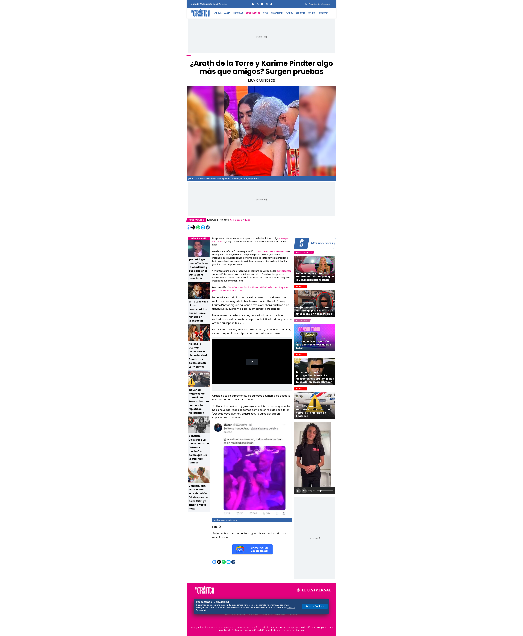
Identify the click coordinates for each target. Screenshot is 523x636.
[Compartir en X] (193, 227)
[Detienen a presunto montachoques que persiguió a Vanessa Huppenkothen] (314, 269)
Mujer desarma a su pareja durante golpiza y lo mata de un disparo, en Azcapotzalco (314, 311)
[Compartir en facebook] (189, 227)
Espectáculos (196, 220)
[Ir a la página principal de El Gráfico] (200, 13)
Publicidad (293, 614)
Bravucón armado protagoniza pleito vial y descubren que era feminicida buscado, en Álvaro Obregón (315, 377)
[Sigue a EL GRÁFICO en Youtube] (264, 622)
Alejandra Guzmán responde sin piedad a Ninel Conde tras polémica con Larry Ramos (198, 355)
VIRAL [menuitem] (265, 13)
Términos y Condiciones (273, 614)
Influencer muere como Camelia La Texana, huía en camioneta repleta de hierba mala (199, 401)
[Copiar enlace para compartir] (214, 227)
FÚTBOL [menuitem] (289, 13)
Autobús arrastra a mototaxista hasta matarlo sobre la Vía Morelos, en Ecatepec (314, 411)
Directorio (253, 614)
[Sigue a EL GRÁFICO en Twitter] (261, 622)
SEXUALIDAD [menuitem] (277, 13)
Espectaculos (304, 252)
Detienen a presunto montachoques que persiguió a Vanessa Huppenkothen (315, 277)
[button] (298, 490)
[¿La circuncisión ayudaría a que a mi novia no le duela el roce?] (314, 337)
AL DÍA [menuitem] (227, 13)
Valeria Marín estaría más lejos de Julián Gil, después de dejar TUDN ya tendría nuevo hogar (198, 497)
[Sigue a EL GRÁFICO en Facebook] (259, 622)
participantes (284, 271)
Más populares (322, 243)
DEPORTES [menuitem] (300, 13)
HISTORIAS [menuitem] (238, 13)
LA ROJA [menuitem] (217, 13)
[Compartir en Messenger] (203, 227)
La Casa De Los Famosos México (270, 251)
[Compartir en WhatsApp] (198, 227)
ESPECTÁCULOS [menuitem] (253, 13)
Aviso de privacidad (235, 614)
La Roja (300, 286)
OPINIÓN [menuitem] (312, 13)
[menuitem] (252, 4)
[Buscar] (306, 4)
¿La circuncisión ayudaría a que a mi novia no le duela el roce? (314, 345)
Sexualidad (302, 320)
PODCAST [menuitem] (323, 13)
